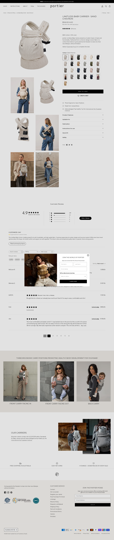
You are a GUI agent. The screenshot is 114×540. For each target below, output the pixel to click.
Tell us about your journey (67, 273)
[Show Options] (85, 276)
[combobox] (72, 276)
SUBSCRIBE (73, 281)
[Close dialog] (88, 255)
